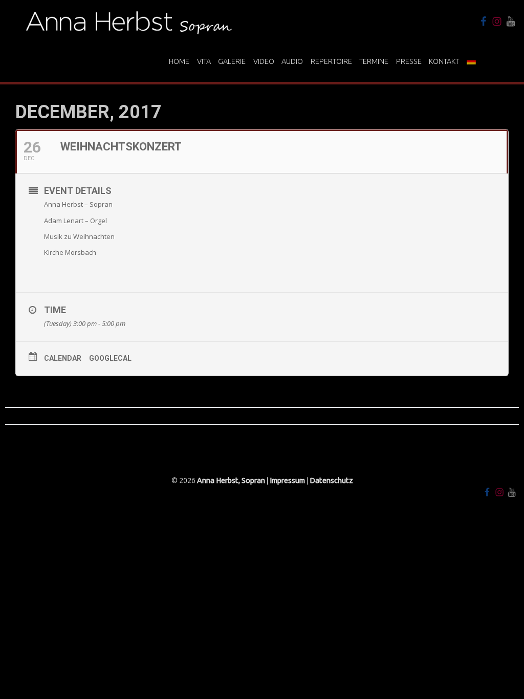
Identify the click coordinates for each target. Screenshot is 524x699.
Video (263, 61)
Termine (373, 61)
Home (179, 61)
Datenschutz (331, 480)
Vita (204, 61)
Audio (292, 61)
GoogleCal (110, 358)
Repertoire (331, 61)
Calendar (62, 358)
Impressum (287, 480)
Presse (409, 61)
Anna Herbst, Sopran (231, 480)
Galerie (232, 61)
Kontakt (444, 61)
